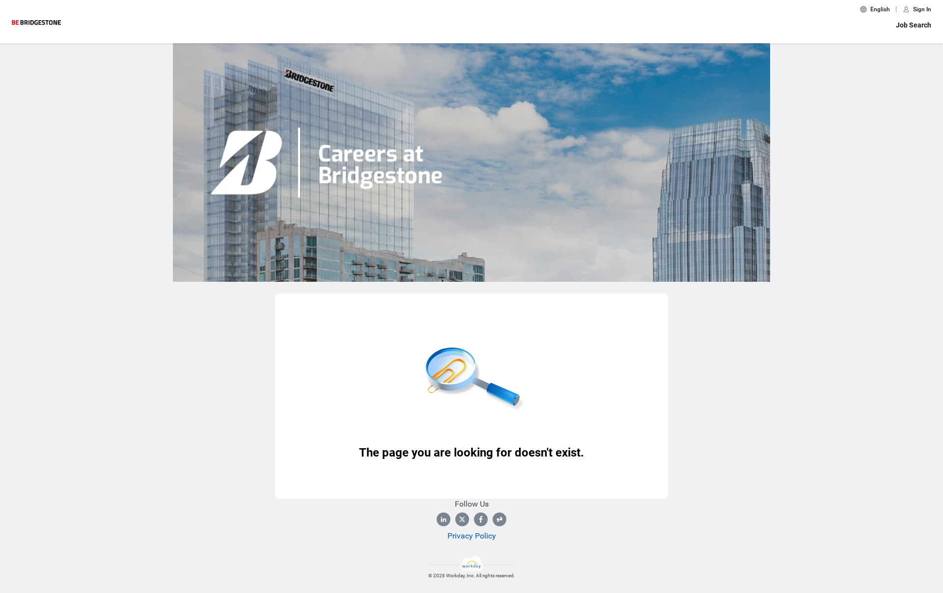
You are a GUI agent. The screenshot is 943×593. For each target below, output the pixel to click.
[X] (462, 519)
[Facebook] (481, 519)
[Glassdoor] (499, 519)
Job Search (913, 25)
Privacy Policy (471, 535)
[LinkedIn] (443, 519)
